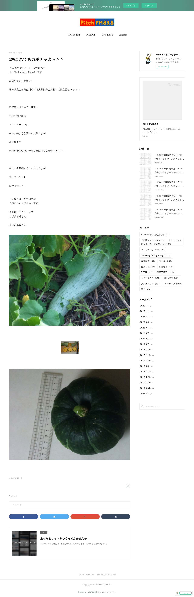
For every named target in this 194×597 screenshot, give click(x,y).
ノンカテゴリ (150, 283)
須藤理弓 (166, 266)
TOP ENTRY (73, 34)
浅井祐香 (148, 260)
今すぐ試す (131, 5)
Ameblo (123, 34)
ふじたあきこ (150, 277)
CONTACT (107, 34)
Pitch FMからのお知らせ (155, 234)
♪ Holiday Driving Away (155, 255)
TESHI (146, 272)
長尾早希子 (165, 272)
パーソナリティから (152, 249)
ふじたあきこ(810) (15, 478)
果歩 (146, 289)
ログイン (149, 5)
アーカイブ (172, 283)
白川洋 (165, 260)
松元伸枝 (171, 277)
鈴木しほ (148, 266)
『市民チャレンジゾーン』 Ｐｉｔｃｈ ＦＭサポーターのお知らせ (161, 242)
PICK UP (90, 34)
